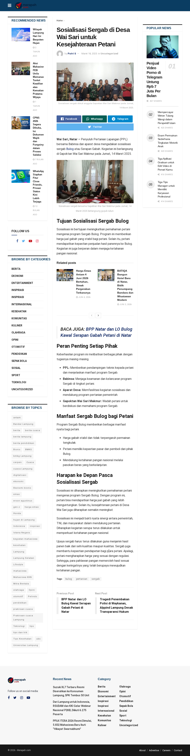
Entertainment (22, 283)
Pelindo (32, 596)
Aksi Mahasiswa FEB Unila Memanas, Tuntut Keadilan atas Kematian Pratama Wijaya (39, 80)
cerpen (17, 462)
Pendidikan (19, 353)
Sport (16, 375)
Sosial (16, 367)
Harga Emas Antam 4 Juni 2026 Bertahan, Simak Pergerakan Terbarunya (83, 281)
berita (16, 430)
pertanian (81, 579)
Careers (166, 750)
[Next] (98, 315)
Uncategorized (109, 53)
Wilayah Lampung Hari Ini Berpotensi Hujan (39, 36)
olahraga (18, 590)
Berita (16, 268)
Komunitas (19, 318)
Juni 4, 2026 (84, 297)
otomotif (18, 596)
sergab (96, 579)
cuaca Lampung (22, 469)
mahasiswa (20, 571)
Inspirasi (18, 290)
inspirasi (35, 526)
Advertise (154, 750)
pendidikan (20, 603)
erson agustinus (22, 501)
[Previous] (91, 315)
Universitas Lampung (25, 645)
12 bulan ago (36, 210)
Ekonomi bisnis (22, 488)
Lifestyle (18, 564)
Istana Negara (21, 532)
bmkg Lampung (22, 456)
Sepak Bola (19, 360)
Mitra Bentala (21, 583)
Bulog (70, 149)
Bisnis (16, 449)
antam (17, 417)
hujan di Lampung (24, 520)
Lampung (18, 552)
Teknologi (19, 382)
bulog (68, 579)
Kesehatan (19, 311)
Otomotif (18, 346)
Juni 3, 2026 (125, 304)
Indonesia (19, 526)
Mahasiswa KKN (22, 577)
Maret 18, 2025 (89, 53)
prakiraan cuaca (23, 609)
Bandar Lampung (23, 424)
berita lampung (22, 437)
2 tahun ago (36, 51)
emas (16, 494)
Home (60, 20)
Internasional (22, 304)
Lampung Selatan (23, 558)
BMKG (28, 449)
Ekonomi (17, 275)
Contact (178, 750)
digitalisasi (19, 475)
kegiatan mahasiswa (25, 539)
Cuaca (30, 462)
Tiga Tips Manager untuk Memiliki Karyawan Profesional (166, 189)
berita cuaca (32, 430)
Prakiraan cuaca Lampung (23, 617)
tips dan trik (20, 632)
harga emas (32, 507)
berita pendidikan (23, 443)
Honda (17, 513)
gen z (16, 507)
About (142, 750)
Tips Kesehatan (22, 639)
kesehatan (19, 545)
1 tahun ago (36, 106)
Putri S (72, 53)
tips (32, 626)
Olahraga (18, 332)
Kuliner (17, 325)
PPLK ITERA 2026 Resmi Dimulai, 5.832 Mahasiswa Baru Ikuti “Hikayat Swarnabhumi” (72, 725)
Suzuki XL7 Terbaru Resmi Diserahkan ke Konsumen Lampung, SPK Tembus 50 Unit (71, 691)
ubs (38, 639)
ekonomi (18, 481)
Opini (15, 339)
